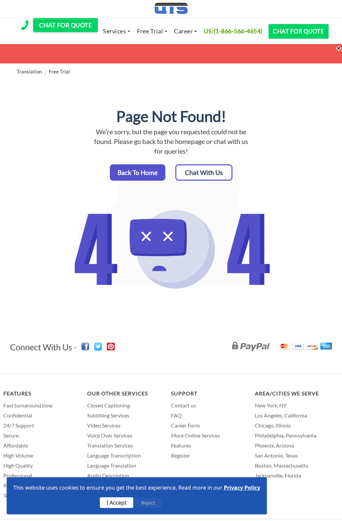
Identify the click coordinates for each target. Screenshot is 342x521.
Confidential (17, 415)
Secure (11, 435)
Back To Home (138, 172)
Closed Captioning (108, 405)
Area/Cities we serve (287, 393)
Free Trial (150, 31)
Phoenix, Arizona (274, 445)
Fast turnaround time (27, 405)
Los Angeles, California (281, 415)
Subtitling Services (108, 415)
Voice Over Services (109, 435)
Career (183, 31)
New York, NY (271, 405)
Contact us (183, 405)
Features (17, 393)
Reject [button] (148, 503)
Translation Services (110, 445)
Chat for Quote (298, 31)
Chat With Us (204, 172)
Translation (29, 71)
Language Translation (111, 465)
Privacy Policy (242, 487)
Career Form (185, 425)
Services (114, 31)
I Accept (117, 502)
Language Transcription (114, 455)
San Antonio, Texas (276, 455)
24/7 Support (18, 425)
